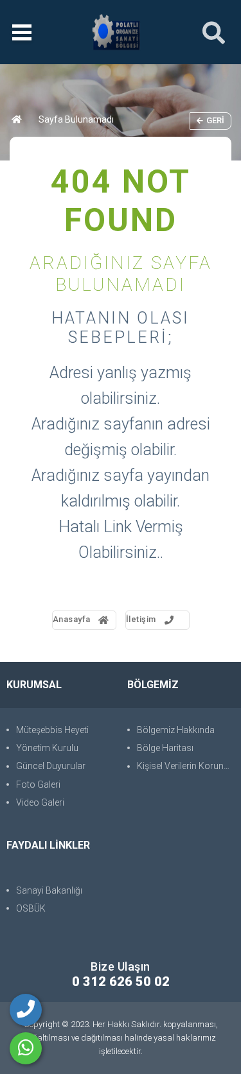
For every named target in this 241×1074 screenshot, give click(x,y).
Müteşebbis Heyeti (52, 730)
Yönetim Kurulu (47, 748)
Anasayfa (72, 619)
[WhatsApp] (26, 1048)
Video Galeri (40, 802)
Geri (215, 120)
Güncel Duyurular (50, 766)
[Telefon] (26, 1010)
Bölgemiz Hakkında (176, 730)
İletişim (141, 619)
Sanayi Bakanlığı (49, 890)
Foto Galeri (38, 784)
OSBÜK (31, 908)
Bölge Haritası (165, 748)
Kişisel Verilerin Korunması (186, 766)
